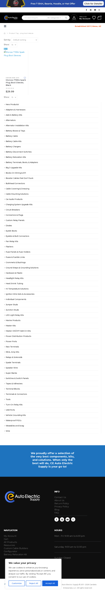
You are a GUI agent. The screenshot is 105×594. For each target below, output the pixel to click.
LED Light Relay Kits (15, 315)
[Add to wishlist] (25, 78)
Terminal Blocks (13, 389)
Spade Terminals (13, 362)
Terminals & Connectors (16, 394)
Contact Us (60, 497)
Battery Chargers (13, 146)
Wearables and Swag (15, 426)
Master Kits (11, 325)
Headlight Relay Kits (15, 278)
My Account (10, 536)
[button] (6, 26)
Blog (56, 509)
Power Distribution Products (18, 336)
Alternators (11, 120)
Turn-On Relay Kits (14, 404)
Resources (9, 545)
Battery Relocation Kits (16, 157)
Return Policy (61, 503)
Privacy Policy (61, 506)
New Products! (12, 104)
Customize (17, 583)
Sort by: (7, 40)
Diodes (9, 225)
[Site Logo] (11, 17)
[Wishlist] (94, 18)
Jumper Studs (12, 304)
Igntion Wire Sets (12, 78)
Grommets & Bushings (16, 262)
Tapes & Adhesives (14, 383)
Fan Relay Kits (12, 241)
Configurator (10, 551)
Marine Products (13, 320)
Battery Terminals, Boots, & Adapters (22, 162)
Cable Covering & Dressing (17, 189)
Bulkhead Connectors (15, 183)
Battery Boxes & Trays (15, 131)
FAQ (56, 513)
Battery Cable (12, 136)
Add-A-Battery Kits (14, 115)
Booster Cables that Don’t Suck (19, 178)
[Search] (66, 18)
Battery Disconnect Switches (19, 152)
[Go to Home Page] (4, 33)
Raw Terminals (12, 347)
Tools (8, 399)
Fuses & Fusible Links (15, 257)
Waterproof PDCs (13, 420)
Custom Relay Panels (15, 220)
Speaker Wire (12, 368)
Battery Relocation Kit (15, 554)
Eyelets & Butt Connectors (17, 236)
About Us (59, 500)
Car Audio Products (14, 199)
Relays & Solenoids (14, 357)
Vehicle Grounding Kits (16, 415)
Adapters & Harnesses (15, 110)
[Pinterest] (91, 10)
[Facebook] (86, 10)
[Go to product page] (16, 62)
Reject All (33, 583)
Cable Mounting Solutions (17, 194)
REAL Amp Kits (12, 352)
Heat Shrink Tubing (14, 283)
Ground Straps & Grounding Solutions (22, 268)
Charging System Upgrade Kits (19, 204)
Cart (6, 539)
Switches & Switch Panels (17, 378)
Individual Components (16, 299)
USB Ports (10, 410)
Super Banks (11, 373)
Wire (8, 431)
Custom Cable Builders (16, 548)
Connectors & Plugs (14, 215)
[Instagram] (99, 10)
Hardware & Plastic (14, 273)
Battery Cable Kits (14, 141)
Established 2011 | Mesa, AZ (88, 26)
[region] (33, 574)
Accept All (50, 583)
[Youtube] (95, 10)
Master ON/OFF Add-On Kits (18, 331)
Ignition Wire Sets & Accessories (20, 294)
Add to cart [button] (24, 54)
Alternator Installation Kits (17, 125)
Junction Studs (12, 310)
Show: (6, 44)
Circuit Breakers (13, 210)
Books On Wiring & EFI (16, 173)
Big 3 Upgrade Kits (14, 167)
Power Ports (11, 341)
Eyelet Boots (11, 231)
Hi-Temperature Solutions (17, 289)
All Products (10, 542)
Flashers (9, 246)
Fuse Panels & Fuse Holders (18, 252)
